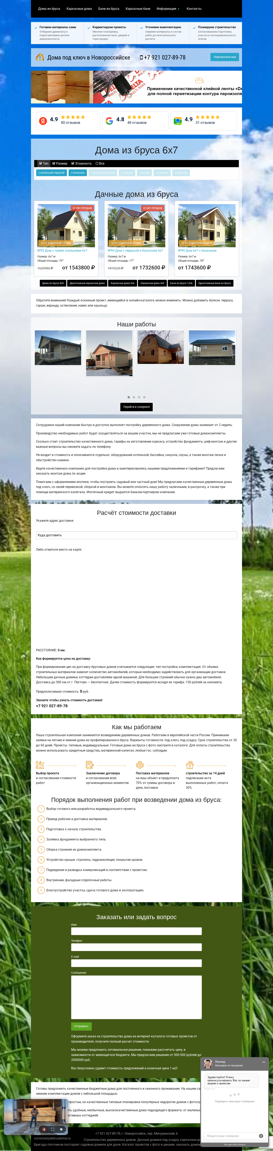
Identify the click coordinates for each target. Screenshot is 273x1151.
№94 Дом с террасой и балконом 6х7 (135, 250)
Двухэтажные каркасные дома (87, 283)
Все (101, 163)
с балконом (77, 172)
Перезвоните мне (225, 57)
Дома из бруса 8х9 (53, 283)
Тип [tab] (45, 163)
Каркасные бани (138, 9)
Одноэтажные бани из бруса (214, 283)
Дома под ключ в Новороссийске (88, 57)
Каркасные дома (79, 9)
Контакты (194, 9)
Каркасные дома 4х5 (152, 283)
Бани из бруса (108, 9)
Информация (166, 9)
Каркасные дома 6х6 (123, 283)
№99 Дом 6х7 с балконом (197, 250)
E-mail (75, 956)
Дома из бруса (49, 9)
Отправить (81, 1026)
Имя (74, 924)
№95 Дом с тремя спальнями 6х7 (62, 250)
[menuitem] (49, 9)
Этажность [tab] (83, 163)
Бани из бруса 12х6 (181, 283)
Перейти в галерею (136, 407)
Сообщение (78, 972)
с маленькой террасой (51, 172)
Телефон (76, 940)
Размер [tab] (61, 163)
